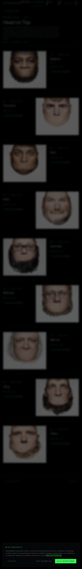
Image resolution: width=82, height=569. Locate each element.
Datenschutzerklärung (53, 555)
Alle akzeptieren (65, 561)
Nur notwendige (44, 561)
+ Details (11, 561)
